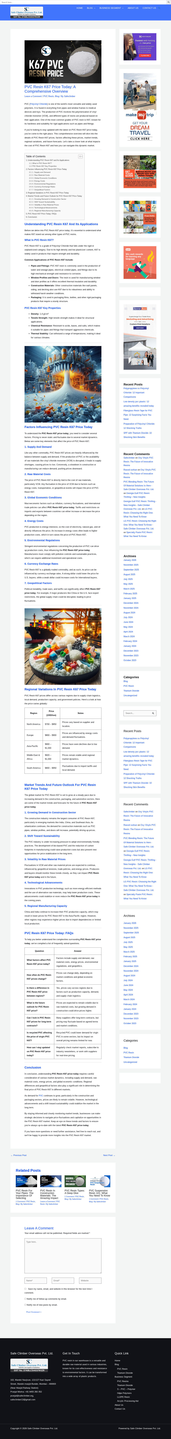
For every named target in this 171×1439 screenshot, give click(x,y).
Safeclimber (129, 458)
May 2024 (128, 627)
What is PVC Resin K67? (42, 163)
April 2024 (128, 632)
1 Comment (20, 1201)
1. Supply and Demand (41, 172)
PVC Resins (123, 1381)
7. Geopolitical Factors (41, 190)
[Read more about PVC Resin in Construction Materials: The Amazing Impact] (50, 1181)
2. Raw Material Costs (41, 175)
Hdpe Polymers (124, 1393)
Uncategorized (130, 695)
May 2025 (128, 584)
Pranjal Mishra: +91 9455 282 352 (26, 1392)
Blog (90, 8)
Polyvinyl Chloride (38, 104)
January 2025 (130, 598)
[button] (159, 8)
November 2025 (131, 565)
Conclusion (32, 217)
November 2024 (131, 608)
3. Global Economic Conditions (44, 178)
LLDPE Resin (123, 1397)
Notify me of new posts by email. (42, 1305)
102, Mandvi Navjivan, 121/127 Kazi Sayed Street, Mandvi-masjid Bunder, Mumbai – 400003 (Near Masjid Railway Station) (33, 1384)
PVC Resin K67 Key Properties (44, 166)
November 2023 (131, 655)
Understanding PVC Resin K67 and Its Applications (48, 160)
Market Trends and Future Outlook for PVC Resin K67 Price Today (55, 196)
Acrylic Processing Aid (127, 1401)
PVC (41, 1095)
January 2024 (130, 646)
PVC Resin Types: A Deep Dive (75, 1191)
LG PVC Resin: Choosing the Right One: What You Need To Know (138, 513)
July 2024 (128, 617)
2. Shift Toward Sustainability (43, 202)
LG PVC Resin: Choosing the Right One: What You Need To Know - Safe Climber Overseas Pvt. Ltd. (140, 525)
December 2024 (131, 603)
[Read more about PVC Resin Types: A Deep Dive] (75, 1181)
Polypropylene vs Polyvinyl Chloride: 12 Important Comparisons (136, 392)
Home (79, 8)
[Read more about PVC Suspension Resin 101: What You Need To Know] (99, 1181)
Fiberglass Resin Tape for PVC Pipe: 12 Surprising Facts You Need (138, 414)
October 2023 (130, 660)
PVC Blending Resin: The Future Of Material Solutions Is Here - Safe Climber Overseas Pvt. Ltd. (139, 486)
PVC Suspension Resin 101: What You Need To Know (99, 1193)
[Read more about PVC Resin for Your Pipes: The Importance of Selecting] (26, 1181)
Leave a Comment (33, 96)
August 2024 (129, 612)
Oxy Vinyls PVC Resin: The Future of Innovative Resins (138, 462)
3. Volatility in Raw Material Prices (45, 205)
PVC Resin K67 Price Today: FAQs (42, 214)
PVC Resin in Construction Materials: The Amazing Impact (49, 1194)
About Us (133, 8)
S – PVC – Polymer (126, 1389)
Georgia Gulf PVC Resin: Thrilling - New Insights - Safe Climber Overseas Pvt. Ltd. (140, 505)
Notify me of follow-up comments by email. (47, 1299)
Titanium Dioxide (131, 691)
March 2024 (129, 636)
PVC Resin (48, 96)
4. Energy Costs (38, 181)
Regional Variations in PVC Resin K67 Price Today (48, 193)
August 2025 (129, 574)
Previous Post (19, 1155)
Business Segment (110, 8)
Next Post (109, 1155)
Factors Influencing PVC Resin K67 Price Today (47, 169)
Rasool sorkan (130, 470)
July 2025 (128, 579)
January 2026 (130, 560)
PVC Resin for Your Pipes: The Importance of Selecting (24, 1194)
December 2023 (131, 651)
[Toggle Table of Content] (79, 156)
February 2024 (130, 641)
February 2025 (130, 593)
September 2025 (131, 570)
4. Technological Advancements (44, 208)
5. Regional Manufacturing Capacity (46, 211)
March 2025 (129, 589)
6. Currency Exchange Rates (43, 187)
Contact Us (149, 8)
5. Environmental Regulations (44, 184)
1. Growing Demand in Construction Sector (49, 199)
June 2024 (128, 622)
